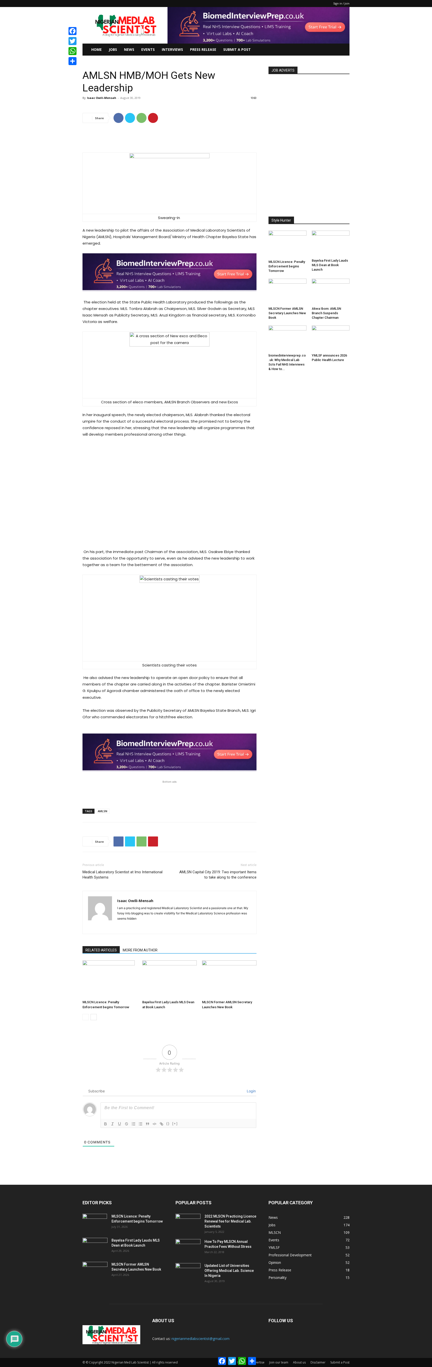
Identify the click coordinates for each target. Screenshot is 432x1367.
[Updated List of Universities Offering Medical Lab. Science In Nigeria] (188, 1272)
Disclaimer (318, 1362)
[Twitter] (130, 118)
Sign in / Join (341, 3)
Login (251, 1091)
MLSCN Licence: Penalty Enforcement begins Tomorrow (286, 266)
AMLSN (102, 811)
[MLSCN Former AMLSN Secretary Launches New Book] (229, 979)
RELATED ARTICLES (101, 950)
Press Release (203, 49)
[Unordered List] (140, 1124)
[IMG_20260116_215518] (169, 295)
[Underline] (119, 1124)
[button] (344, 50)
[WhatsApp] (141, 118)
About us (299, 1362)
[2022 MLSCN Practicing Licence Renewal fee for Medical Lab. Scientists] (188, 1222)
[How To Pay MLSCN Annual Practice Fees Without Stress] (188, 1248)
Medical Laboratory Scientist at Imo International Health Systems (122, 875)
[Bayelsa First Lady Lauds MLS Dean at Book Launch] (169, 979)
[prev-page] (85, 1017)
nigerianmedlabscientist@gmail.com (201, 1338)
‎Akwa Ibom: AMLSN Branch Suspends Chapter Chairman (326, 313)
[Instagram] (130, 927)
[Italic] (112, 1124)
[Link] (161, 1124)
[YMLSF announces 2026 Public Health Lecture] (331, 338)
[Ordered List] (133, 1124)
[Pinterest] (153, 118)
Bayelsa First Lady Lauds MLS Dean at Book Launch (330, 265)
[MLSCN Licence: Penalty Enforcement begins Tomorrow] (109, 979)
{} (168, 1123)
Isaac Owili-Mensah (101, 98)
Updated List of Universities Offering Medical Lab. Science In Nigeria (229, 1271)
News (129, 49)
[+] (175, 1123)
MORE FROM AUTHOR (140, 950)
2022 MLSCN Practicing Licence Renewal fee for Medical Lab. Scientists (230, 1221)
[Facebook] (119, 118)
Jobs (113, 49)
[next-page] (93, 1017)
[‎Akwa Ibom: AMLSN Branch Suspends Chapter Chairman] (331, 292)
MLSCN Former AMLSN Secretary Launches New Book (287, 313)
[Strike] (126, 1124)
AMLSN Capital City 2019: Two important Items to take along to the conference (217, 875)
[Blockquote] (147, 1124)
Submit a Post (340, 1362)
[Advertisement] (169, 139)
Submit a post (237, 49)
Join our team (278, 1362)
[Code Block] (154, 1124)
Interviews (172, 49)
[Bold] (105, 1124)
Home (96, 49)
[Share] (73, 61)
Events (148, 49)
